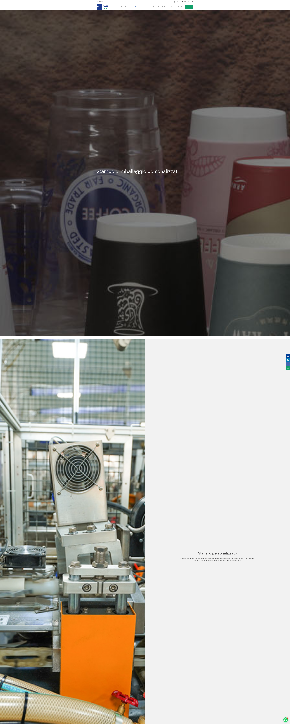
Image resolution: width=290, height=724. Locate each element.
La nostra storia (163, 7)
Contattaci (189, 7)
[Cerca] (192, 1)
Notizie (180, 7)
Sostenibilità (151, 7)
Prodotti (123, 7)
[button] (100, 2)
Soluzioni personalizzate (137, 7)
